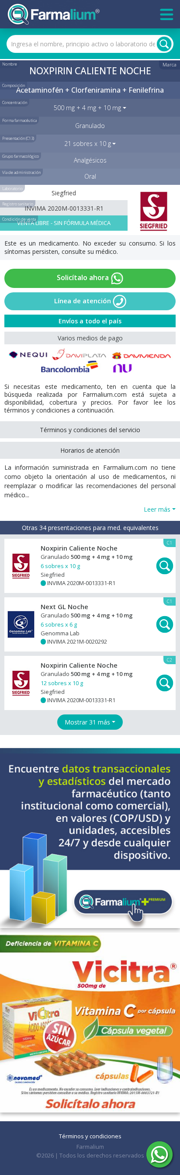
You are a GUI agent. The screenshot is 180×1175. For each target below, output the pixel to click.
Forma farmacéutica (19, 120)
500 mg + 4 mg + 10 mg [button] (87, 108)
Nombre (9, 64)
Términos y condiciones (90, 1136)
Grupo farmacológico (20, 156)
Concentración (14, 102)
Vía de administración (21, 172)
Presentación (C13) (18, 138)
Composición (13, 85)
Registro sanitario (17, 204)
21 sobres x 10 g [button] (87, 143)
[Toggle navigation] (166, 14)
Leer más (157, 509)
